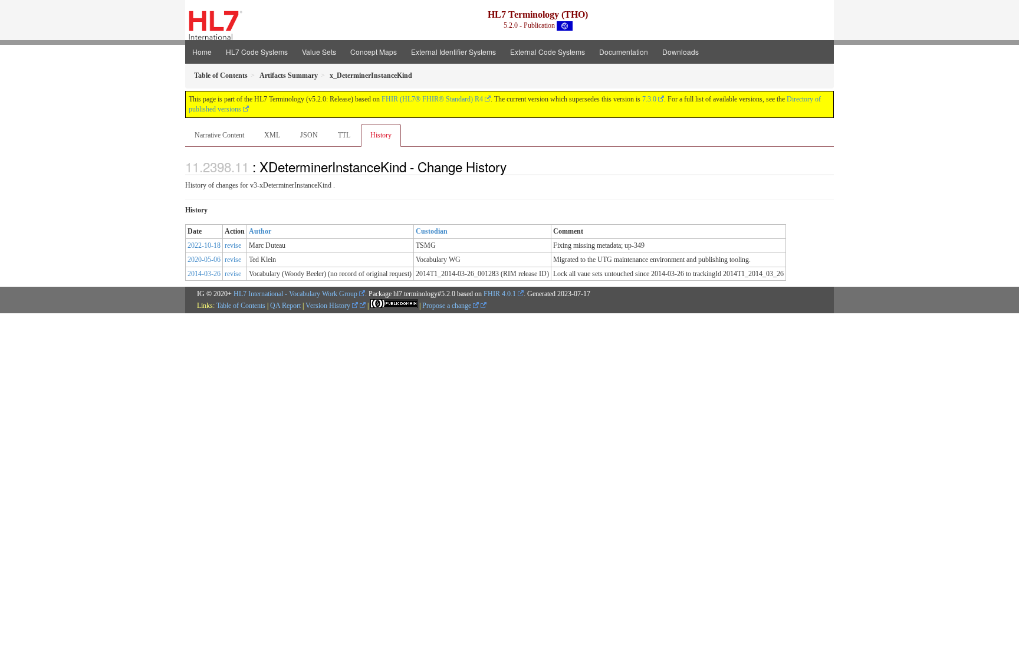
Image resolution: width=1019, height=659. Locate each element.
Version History (328, 305)
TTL (344, 135)
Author (260, 231)
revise (233, 245)
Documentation (623, 52)
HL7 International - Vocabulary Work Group (295, 294)
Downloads (680, 52)
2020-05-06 (204, 259)
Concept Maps (373, 52)
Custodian (432, 231)
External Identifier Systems (453, 52)
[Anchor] (513, 166)
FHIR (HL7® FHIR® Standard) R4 (432, 99)
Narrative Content (219, 135)
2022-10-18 (204, 245)
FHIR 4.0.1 (500, 294)
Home (202, 52)
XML (272, 135)
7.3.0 (649, 99)
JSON (309, 135)
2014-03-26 (204, 274)
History (381, 135)
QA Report (285, 305)
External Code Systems (547, 52)
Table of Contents (240, 305)
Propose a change (447, 305)
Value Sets (319, 52)
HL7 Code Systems (257, 52)
